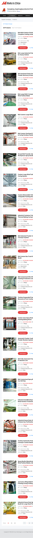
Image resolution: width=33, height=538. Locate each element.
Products (13, 15)
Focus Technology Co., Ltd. (19, 532)
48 (15, 523)
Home (4, 15)
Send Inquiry (23, 47)
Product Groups (8, 24)
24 (8, 523)
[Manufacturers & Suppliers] (11, 3)
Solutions (27, 15)
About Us (20, 15)
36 (11, 523)
